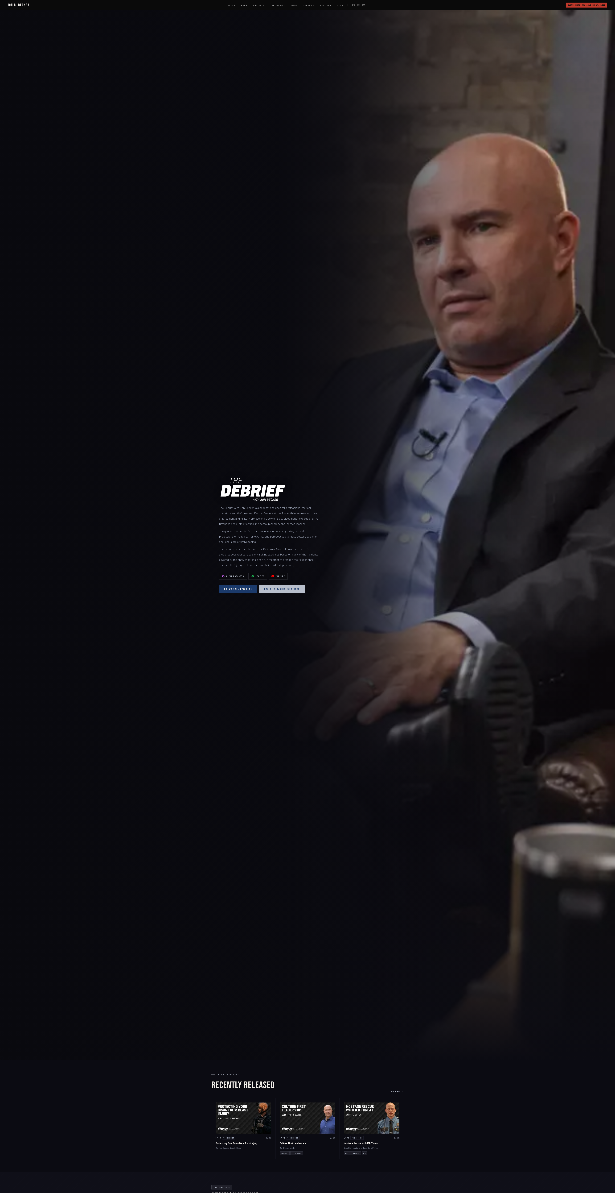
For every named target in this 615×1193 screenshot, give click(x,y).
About (232, 5)
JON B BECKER (18, 5)
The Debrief (277, 5)
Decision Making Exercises (282, 589)
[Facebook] (353, 5)
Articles (325, 5)
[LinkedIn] (363, 5)
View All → (397, 1091)
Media (340, 5)
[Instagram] (358, 5)
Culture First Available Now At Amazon (587, 5)
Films (294, 5)
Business (258, 5)
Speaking (308, 5)
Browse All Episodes (238, 589)
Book (244, 5)
